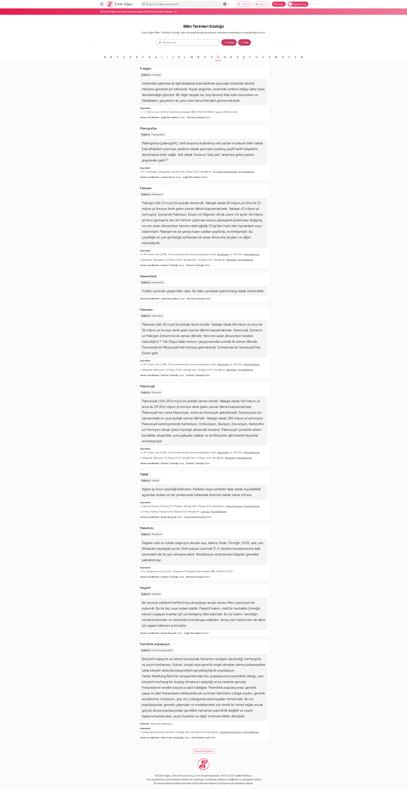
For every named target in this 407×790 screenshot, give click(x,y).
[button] (203, 751)
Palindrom (147, 528)
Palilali (144, 474)
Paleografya (148, 128)
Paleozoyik (147, 386)
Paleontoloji (148, 276)
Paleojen (146, 188)
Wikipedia (231, 259)
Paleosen (146, 309)
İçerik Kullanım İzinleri (177, 779)
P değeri (145, 68)
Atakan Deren (168, 177)
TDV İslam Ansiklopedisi (225, 171)
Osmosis (205, 511)
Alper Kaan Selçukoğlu (172, 737)
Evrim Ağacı (164, 775)
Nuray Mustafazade (195, 517)
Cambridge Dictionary (230, 732)
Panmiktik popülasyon (155, 644)
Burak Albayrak (169, 517)
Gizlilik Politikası (242, 775)
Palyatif (145, 588)
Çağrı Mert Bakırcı (170, 117)
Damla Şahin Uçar (201, 737)
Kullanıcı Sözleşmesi (220, 783)
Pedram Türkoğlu (170, 265)
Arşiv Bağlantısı (246, 171)
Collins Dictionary (234, 506)
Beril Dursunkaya (196, 117)
